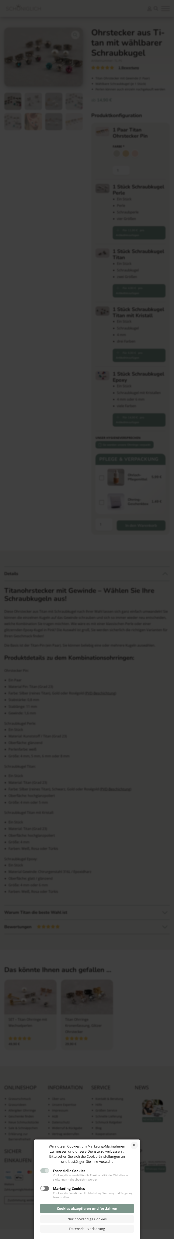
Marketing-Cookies (69, 1188)
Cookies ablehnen (134, 1145)
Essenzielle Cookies (69, 1170)
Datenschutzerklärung (87, 1229)
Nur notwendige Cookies (87, 1219)
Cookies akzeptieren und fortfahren (87, 1208)
